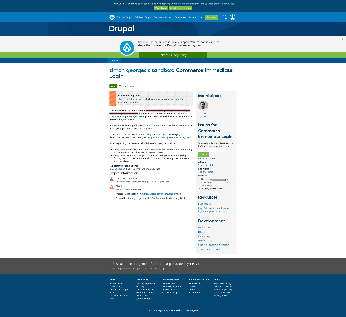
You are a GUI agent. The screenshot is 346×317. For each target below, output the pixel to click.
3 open (201, 165)
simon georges (135, 198)
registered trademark (169, 310)
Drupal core (194, 283)
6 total (209, 165)
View (114, 85)
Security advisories (119, 295)
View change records (209, 249)
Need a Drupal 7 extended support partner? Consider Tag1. (137, 268)
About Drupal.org (223, 289)
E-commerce (141, 193)
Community (180, 17)
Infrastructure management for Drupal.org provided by (149, 263)
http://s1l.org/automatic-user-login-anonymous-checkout (213, 210)
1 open (201, 171)
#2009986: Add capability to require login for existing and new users (149, 112)
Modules (113, 60)
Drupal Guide (168, 283)
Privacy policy (220, 295)
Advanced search (207, 158)
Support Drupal (196, 17)
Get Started (211, 17)
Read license (204, 203)
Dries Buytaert (191, 310)
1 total (209, 171)
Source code (204, 227)
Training (149, 283)
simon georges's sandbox (141, 70)
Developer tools (173, 193)
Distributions (194, 292)
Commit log (204, 236)
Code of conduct (144, 298)
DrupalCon (141, 295)
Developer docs (170, 289)
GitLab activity (205, 240)
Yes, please (161, 8)
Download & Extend (198, 279)
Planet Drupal (116, 283)
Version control (127, 85)
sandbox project (135, 98)
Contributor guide (145, 289)
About (217, 279)
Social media (115, 286)
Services (140, 283)
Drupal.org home (112, 17)
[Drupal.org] (145, 29)
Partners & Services (163, 17)
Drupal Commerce (153, 125)
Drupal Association (223, 286)
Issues (201, 231)
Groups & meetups (145, 292)
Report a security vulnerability (213, 244)
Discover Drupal (124, 17)
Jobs (111, 298)
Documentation (170, 279)
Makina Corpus (117, 168)
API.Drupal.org (169, 292)
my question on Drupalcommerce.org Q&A (169, 137)
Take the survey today (173, 55)
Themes (192, 289)
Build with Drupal (143, 17)
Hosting (140, 286)
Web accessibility (222, 283)
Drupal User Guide (171, 286)
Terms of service (222, 292)
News (112, 279)
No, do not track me (180, 8)
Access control (156, 193)
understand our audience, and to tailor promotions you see (203, 3)
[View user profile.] (203, 110)
